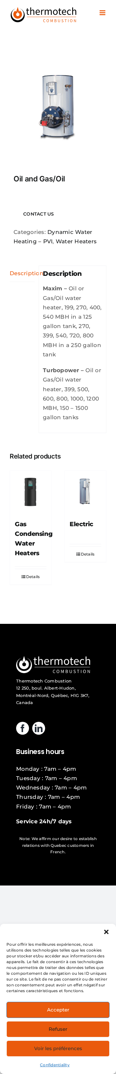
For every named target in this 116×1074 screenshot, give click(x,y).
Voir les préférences (58, 1048)
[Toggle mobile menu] (103, 12)
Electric (81, 524)
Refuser (58, 1029)
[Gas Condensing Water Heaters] (30, 491)
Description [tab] (22, 273)
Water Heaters (76, 241)
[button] (106, 932)
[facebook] (22, 728)
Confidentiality (55, 1064)
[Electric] (85, 491)
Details (33, 576)
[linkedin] (38, 728)
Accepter (58, 1010)
